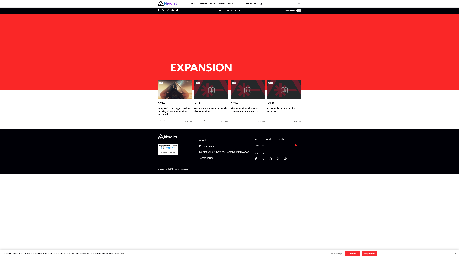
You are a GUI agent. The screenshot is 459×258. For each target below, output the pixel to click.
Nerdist (233, 121)
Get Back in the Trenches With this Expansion (210, 110)
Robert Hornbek (199, 121)
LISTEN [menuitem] (221, 4)
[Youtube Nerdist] (172, 11)
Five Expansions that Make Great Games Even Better (245, 110)
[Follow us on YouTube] (278, 160)
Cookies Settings (336, 254)
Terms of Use (206, 157)
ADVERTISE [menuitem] (251, 4)
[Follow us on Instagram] (270, 160)
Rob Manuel (271, 121)
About (202, 140)
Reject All (352, 254)
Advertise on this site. (168, 153)
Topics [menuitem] (221, 10)
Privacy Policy (206, 146)
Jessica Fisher (162, 121)
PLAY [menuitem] (212, 4)
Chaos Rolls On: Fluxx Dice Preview (281, 110)
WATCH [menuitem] (203, 4)
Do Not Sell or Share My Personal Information (224, 151)
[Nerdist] (167, 4)
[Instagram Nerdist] (167, 11)
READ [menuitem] (193, 4)
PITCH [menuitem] (239, 4)
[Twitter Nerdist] (163, 11)
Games (161, 103)
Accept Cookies (369, 254)
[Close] (455, 253)
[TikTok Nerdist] (177, 11)
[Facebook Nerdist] (159, 11)
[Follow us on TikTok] (285, 160)
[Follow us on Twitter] (262, 160)
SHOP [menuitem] (230, 4)
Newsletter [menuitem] (233, 10)
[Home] (167, 139)
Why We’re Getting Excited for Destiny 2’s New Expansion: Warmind (174, 111)
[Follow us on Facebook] (256, 160)
